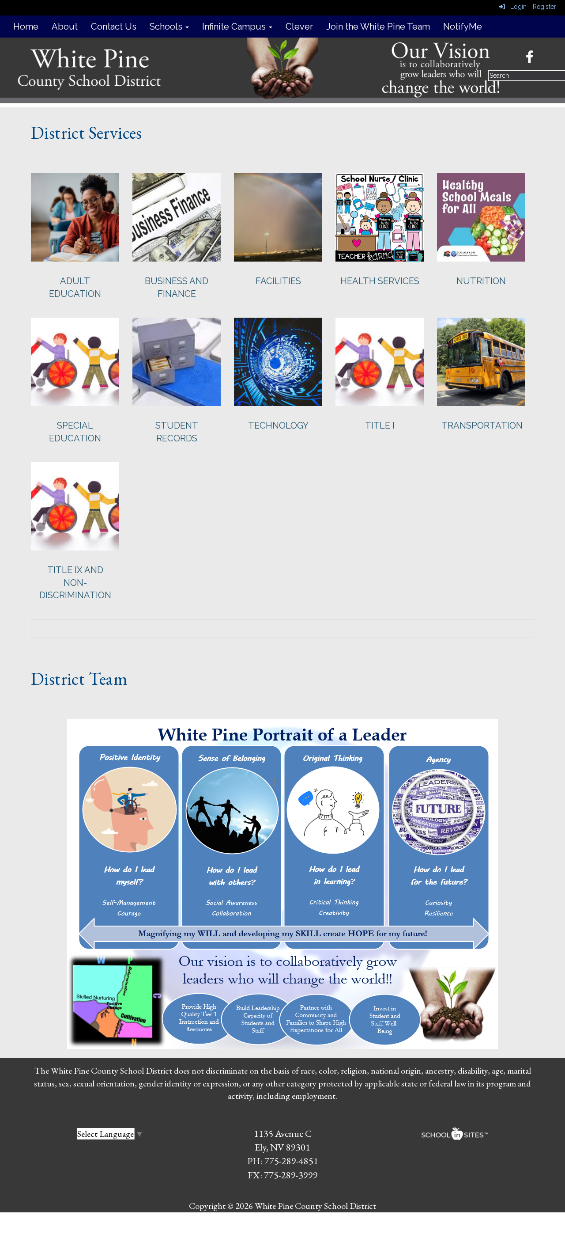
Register (544, 6)
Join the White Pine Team (378, 26)
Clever (299, 26)
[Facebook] (534, 59)
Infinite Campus (235, 26)
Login (516, 6)
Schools (167, 26)
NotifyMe (462, 26)
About (65, 26)
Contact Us (113, 26)
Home (25, 26)
